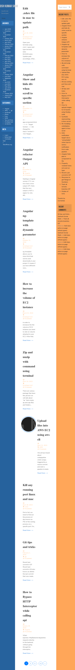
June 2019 (8, 84)
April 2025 (8, 29)
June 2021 (8, 58)
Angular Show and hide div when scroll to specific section (29, 88)
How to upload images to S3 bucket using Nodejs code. (67, 109)
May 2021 (8, 59)
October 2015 (9, 93)
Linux (6, 116)
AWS (6, 110)
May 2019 (8, 86)
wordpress (8, 124)
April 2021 (8, 61)
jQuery (6, 114)
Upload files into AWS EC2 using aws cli (43, 429)
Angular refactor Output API (65, 39)
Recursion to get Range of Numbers (66, 179)
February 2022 (9, 56)
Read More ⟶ (28, 63)
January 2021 (8, 65)
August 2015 (8, 95)
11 (41, 663)
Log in (6, 135)
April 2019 (8, 88)
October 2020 (9, 75)
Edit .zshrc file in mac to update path (29, 17)
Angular (7, 109)
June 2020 (8, 76)
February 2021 (9, 63)
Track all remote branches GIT (66, 186)
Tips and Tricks (9, 120)
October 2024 (9, 39)
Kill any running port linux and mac (67, 84)
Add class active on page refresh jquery (64, 228)
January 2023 (8, 46)
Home (3, 18)
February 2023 (9, 44)
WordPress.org (7, 145)
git (11, 110)
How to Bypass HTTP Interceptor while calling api (30, 606)
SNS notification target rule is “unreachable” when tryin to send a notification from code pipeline (66, 142)
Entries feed (8, 137)
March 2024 (8, 40)
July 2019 (7, 82)
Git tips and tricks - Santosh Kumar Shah (64, 216)
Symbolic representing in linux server (66, 119)
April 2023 (8, 42)
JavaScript (7, 112)
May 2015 (8, 97)
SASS (6, 118)
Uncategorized (9, 122)
